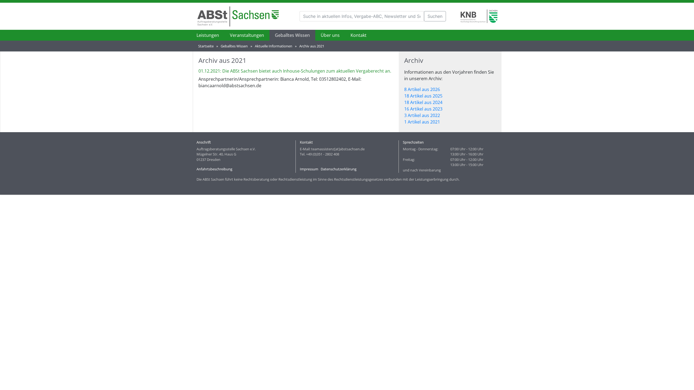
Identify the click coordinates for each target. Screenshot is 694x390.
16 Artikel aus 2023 (423, 109)
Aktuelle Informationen (273, 46)
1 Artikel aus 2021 (422, 122)
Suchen (435, 16)
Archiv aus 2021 (311, 46)
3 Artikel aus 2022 (422, 115)
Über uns (330, 35)
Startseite (206, 46)
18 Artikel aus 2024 (423, 102)
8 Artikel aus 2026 (422, 89)
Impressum (309, 169)
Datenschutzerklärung (338, 169)
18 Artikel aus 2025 (423, 96)
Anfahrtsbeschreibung (214, 169)
